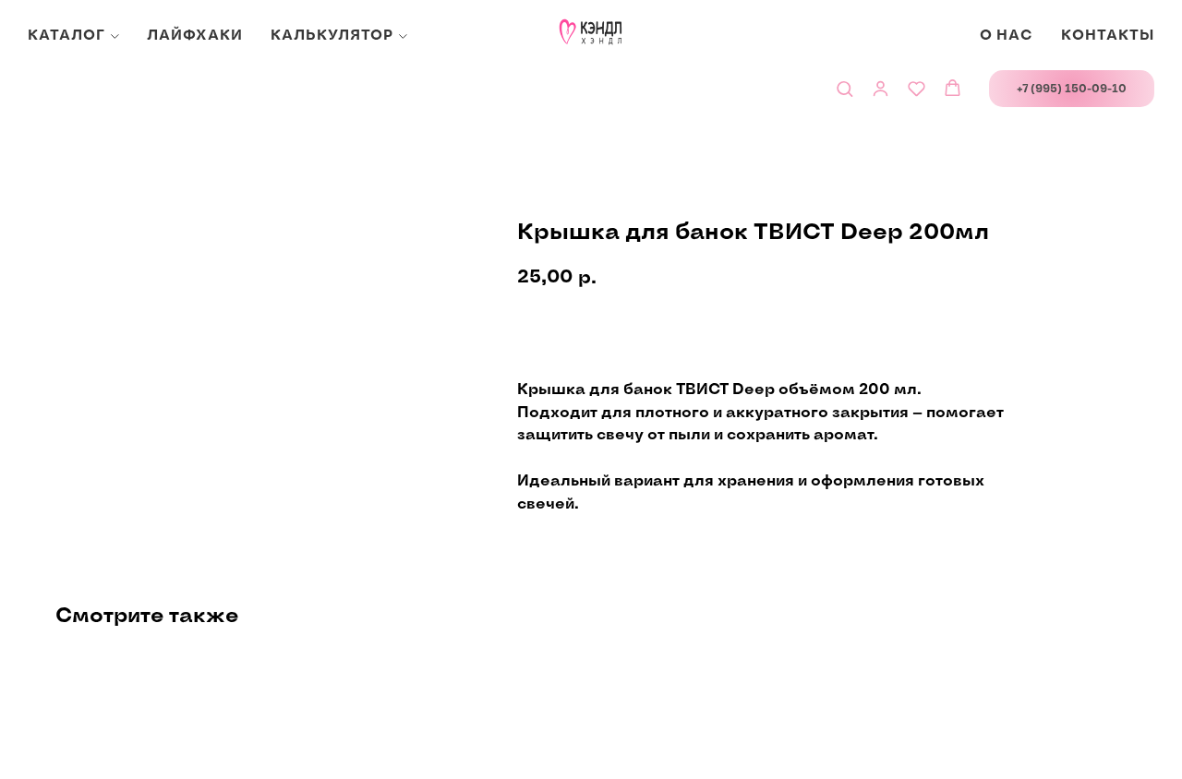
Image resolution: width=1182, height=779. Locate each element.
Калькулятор (332, 35)
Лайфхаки (195, 35)
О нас (1006, 35)
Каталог (66, 35)
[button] (844, 88)
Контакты (1107, 35)
